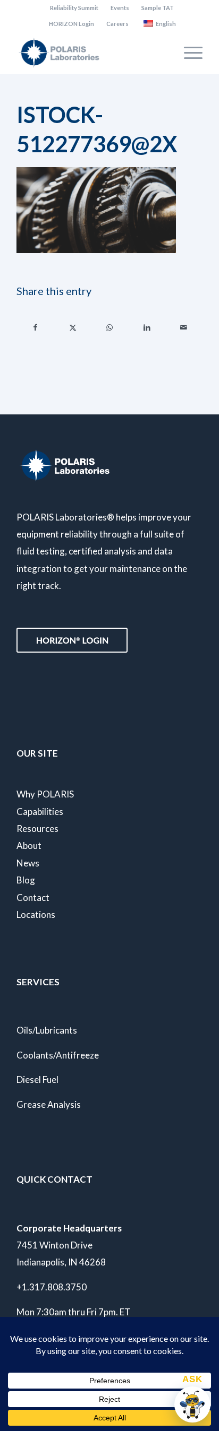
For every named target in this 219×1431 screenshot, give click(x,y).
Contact (32, 897)
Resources (37, 828)
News (27, 863)
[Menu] (188, 52)
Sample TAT (157, 7)
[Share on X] (73, 327)
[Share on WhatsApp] (109, 327)
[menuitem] (74, 8)
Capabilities (39, 811)
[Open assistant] (192, 1404)
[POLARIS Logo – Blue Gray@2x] (90, 52)
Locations (35, 914)
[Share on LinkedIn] (147, 327)
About (28, 845)
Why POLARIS (45, 794)
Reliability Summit (74, 7)
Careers (117, 23)
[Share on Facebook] (35, 327)
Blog (25, 880)
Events (120, 7)
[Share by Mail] (183, 327)
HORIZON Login (71, 23)
